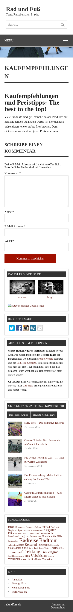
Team (41, 548)
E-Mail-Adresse (14, 226)
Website (9, 240)
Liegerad (24, 536)
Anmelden (17, 579)
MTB (59, 536)
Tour (62, 548)
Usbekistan (39, 555)
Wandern (14, 559)
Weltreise (37, 559)
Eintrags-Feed (19, 583)
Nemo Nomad (45, 358)
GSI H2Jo (28, 385)
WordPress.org (19, 591)
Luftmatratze (35, 536)
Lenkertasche (46, 533)
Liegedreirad (13, 536)
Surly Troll (33, 548)
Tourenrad (15, 552)
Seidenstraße (53, 545)
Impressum (58, 604)
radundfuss (13, 545)
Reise (21, 544)
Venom (51, 556)
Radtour (48, 540)
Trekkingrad (50, 552)
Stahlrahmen (14, 547)
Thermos (55, 547)
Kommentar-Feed (21, 587)
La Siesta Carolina (26, 362)
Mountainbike (49, 536)
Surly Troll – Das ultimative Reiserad (44, 422)
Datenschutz (58, 607)
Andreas (22, 297)
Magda (50, 297)
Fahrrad (46, 527)
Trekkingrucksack (16, 556)
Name (9, 211)
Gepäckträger (15, 530)
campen (21, 527)
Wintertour (48, 559)
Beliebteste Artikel (18, 414)
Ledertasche (33, 533)
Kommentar (12, 173)
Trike (27, 555)
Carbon (37, 527)
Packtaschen (13, 541)
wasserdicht (27, 559)
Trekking (31, 551)
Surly (25, 547)
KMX (25, 533)
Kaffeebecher (36, 530)
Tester (46, 548)
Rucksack (43, 544)
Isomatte (26, 530)
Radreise (28, 540)
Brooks (13, 527)
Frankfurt (55, 527)
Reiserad (31, 544)
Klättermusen (15, 533)
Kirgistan (49, 530)
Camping (30, 527)
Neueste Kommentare (44, 414)
